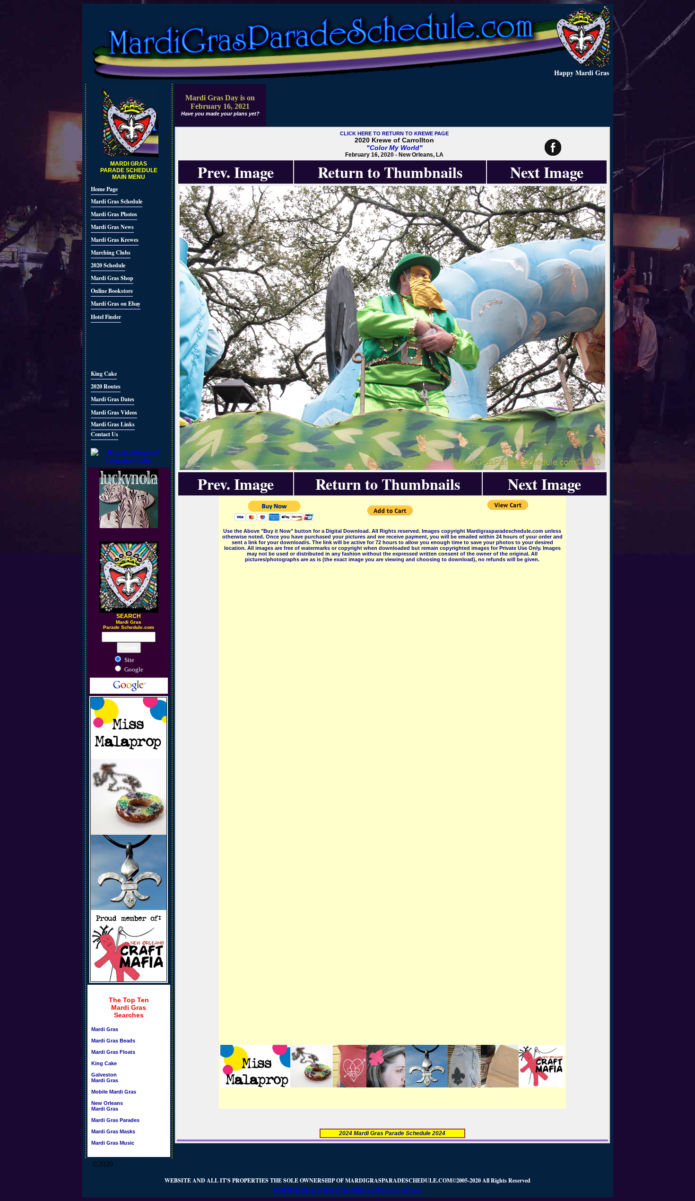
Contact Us (104, 434)
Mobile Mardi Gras (113, 1092)
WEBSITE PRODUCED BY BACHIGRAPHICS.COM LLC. (347, 1190)
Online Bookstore (112, 291)
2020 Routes (106, 386)
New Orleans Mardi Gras (107, 1106)
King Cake (104, 374)
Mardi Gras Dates (112, 399)
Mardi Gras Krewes (115, 240)
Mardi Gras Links (113, 424)
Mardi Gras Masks (113, 1131)
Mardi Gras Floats (113, 1052)
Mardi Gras (104, 1029)
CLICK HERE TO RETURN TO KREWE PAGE (394, 133)
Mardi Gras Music (112, 1143)
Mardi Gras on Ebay (115, 304)
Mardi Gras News (112, 227)
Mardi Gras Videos (114, 412)
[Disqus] (392, 682)
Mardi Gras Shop (112, 278)
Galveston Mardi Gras (104, 1077)
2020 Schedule (108, 265)
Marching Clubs (110, 252)
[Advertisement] (119, 345)
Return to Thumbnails (390, 172)
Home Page (104, 189)
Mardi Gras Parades (115, 1120)
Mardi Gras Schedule (116, 201)
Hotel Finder (106, 317)
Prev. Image (236, 172)
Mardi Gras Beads (113, 1040)
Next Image (546, 172)
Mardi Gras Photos (114, 214)
